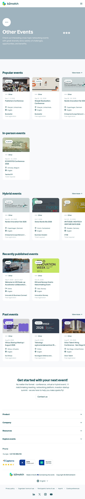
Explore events (9, 439)
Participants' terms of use (46, 488)
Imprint (60, 488)
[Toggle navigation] (81, 3)
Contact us (42, 396)
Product (6, 414)
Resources (7, 431)
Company (7, 422)
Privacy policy (10, 488)
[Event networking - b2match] (10, 4)
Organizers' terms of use (26, 488)
